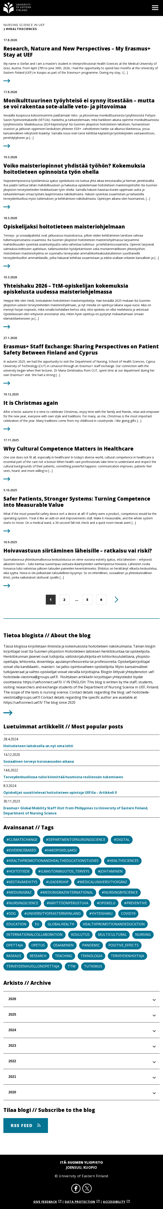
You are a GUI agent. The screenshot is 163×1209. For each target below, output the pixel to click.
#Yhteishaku (101, 913)
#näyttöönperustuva (67, 903)
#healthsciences (123, 860)
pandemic (91, 945)
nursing (143, 934)
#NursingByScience (120, 892)
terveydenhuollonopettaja (32, 966)
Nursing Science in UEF (24, 25)
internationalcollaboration (34, 934)
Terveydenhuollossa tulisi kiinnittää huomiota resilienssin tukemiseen (63, 777)
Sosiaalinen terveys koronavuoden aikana (38, 761)
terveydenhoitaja (127, 955)
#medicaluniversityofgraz (102, 882)
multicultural (112, 934)
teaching (63, 955)
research (38, 955)
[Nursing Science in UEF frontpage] (17, 8)
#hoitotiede (18, 871)
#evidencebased (21, 850)
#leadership (57, 882)
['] (8, 714)
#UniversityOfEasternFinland (52, 913)
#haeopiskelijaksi (61, 850)
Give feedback (45, 1202)
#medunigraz (19, 892)
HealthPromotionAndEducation (114, 924)
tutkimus (93, 966)
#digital (122, 839)
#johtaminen (110, 871)
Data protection (80, 1202)
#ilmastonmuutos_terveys (63, 871)
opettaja (14, 945)
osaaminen (63, 945)
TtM (72, 966)
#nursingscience (22, 903)
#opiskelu (106, 903)
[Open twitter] (87, 1189)
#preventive (135, 903)
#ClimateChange (21, 839)
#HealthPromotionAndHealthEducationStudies (52, 860)
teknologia (91, 955)
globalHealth (61, 924)
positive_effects (123, 945)
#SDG (11, 913)
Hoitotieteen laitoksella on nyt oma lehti (38, 746)
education (16, 924)
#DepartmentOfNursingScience (75, 839)
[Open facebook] (76, 1189)
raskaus (13, 955)
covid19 (128, 913)
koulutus (80, 934)
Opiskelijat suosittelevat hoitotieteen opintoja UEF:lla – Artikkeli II (60, 792)
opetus (38, 945)
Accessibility (114, 1202)
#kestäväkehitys (21, 882)
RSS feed (22, 1125)
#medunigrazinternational (66, 892)
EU (37, 924)
